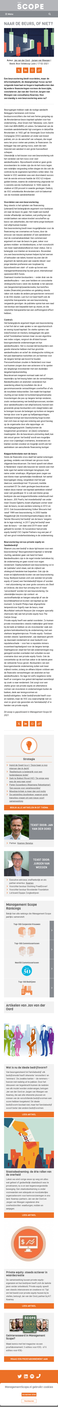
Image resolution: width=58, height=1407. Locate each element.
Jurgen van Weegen (40, 60)
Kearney (30, 883)
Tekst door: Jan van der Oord (41, 827)
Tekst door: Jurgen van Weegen (41, 863)
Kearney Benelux (25, 843)
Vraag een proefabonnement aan (29, 1359)
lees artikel (29, 1114)
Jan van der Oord (22, 60)
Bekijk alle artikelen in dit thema (29, 807)
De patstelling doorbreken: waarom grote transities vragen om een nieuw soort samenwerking (28, 797)
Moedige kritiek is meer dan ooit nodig (27, 791)
